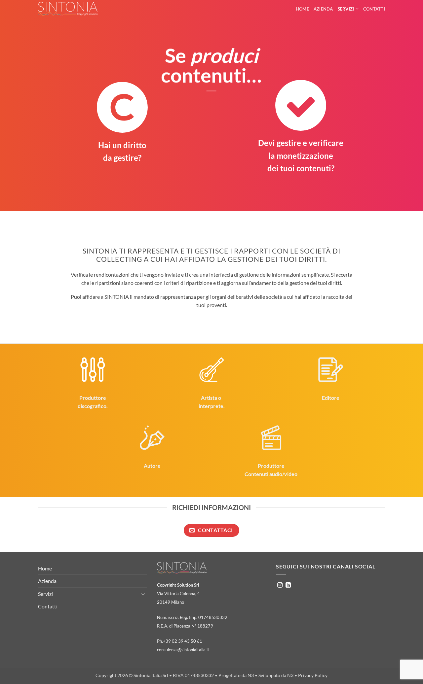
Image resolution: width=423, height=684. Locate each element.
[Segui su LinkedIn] (288, 585)
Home (302, 9)
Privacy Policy (312, 675)
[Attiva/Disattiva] (143, 594)
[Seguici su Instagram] (280, 585)
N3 (251, 675)
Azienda (323, 9)
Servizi (346, 9)
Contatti (374, 9)
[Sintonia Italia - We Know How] (67, 9)
